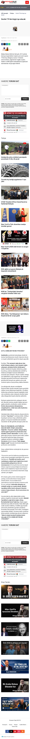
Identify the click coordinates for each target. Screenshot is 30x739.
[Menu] (27, 2)
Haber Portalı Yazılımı (9, 736)
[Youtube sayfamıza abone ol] (15, 731)
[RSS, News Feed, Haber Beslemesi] (23, 731)
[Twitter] (5, 44)
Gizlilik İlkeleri (23, 724)
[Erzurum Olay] (9, 2)
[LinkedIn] (7, 44)
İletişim (16, 724)
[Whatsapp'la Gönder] (9, 44)
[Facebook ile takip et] (7, 731)
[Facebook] (2, 44)
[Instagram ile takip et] (19, 731)
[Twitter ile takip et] (11, 731)
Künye (10, 724)
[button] (22, 44)
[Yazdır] (19, 44)
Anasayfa (5, 13)
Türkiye (12, 13)
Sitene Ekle (14, 726)
